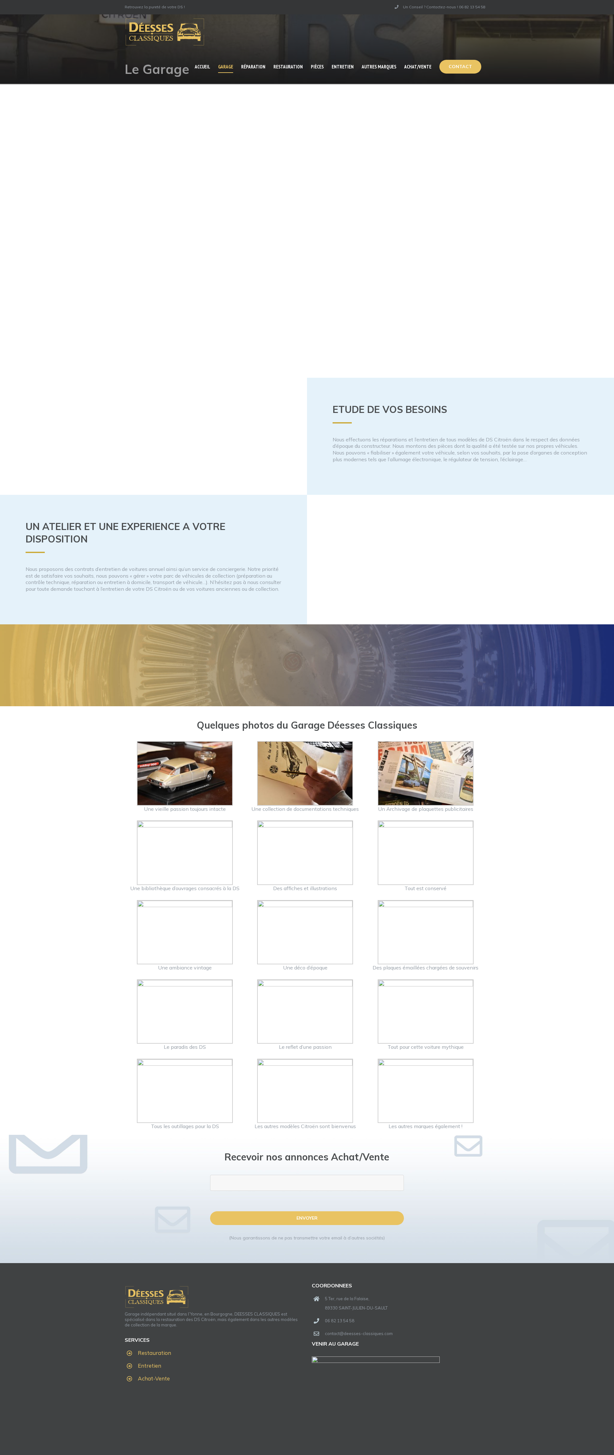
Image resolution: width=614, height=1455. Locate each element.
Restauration (154, 1352)
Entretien (149, 1365)
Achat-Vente (154, 1378)
